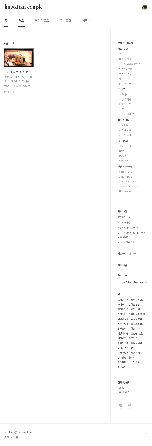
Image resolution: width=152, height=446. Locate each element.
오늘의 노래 (125, 146)
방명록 (86, 20)
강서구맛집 (123, 352)
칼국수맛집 (123, 367)
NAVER (122, 151)
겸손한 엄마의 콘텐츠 (130, 64)
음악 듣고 (123, 141)
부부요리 (122, 328)
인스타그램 (121, 405)
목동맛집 (133, 338)
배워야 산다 (125, 59)
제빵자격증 (123, 333)
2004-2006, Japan (129, 186)
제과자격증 (123, 319)
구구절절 (123, 125)
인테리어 (122, 314)
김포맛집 (122, 357)
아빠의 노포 (125, 104)
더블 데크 (124, 160)
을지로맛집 (136, 323)
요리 (120, 299)
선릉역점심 (129, 348)
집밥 (121, 109)
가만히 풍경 (125, 130)
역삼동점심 (123, 362)
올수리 (132, 357)
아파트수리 (123, 343)
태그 (21, 20)
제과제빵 (122, 338)
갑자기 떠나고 (125, 120)
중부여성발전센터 (137, 314)
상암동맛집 (136, 333)
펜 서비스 (124, 78)
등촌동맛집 (129, 299)
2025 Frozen (124, 217)
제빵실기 (135, 352)
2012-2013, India (128, 181)
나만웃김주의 (126, 68)
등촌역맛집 (123, 323)
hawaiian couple (23, 7)
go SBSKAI (125, 83)
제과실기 (135, 309)
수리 (120, 348)
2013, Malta (125, 176)
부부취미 (135, 362)
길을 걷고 (123, 49)
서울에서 (123, 94)
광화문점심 (134, 304)
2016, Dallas (126, 172)
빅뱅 (140, 299)
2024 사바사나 (125, 222)
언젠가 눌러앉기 (126, 166)
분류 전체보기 (125, 43)
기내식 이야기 (126, 134)
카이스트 (122, 304)
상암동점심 (136, 343)
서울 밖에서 (125, 99)
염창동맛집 (136, 319)
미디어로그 (42, 20)
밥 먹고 (121, 89)
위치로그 (65, 20)
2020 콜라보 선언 (126, 242)
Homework (125, 191)
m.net (122, 155)
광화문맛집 (134, 328)
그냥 (121, 54)
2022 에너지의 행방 (128, 228)
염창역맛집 (123, 309)
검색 (136, 7)
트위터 (129, 405)
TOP (145, 434)
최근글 (121, 253)
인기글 (132, 253)
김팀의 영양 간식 (127, 114)
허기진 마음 (125, 73)
